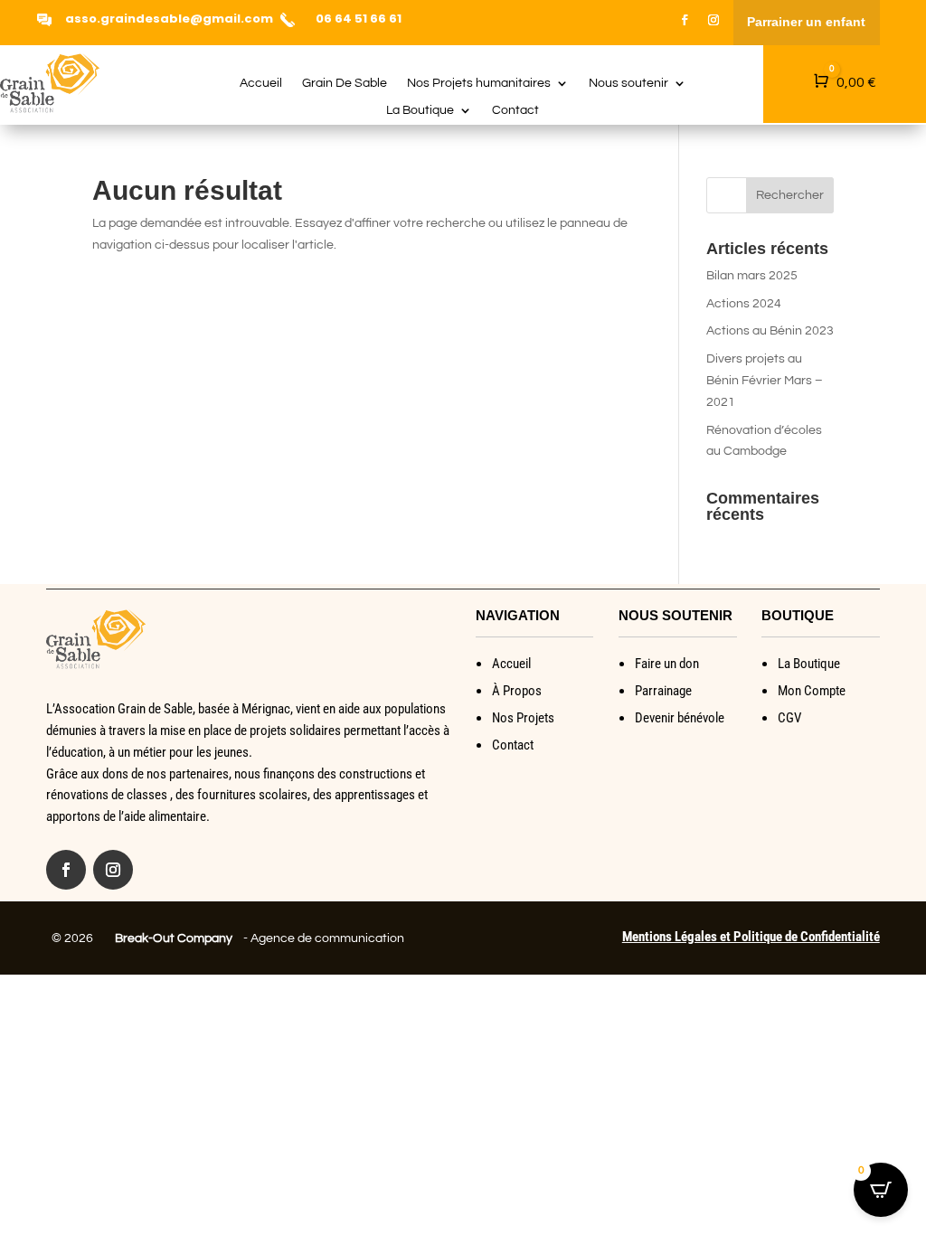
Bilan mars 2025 (752, 275)
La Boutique (420, 110)
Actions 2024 (743, 303)
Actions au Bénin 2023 (770, 331)
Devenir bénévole (679, 718)
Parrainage (663, 691)
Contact (515, 110)
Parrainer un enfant (806, 21)
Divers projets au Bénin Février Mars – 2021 (764, 381)
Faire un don (667, 663)
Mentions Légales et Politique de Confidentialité (751, 937)
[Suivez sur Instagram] (713, 20)
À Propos (517, 691)
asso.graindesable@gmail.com (169, 18)
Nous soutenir (628, 83)
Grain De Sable (344, 83)
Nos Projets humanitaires (479, 83)
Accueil (261, 83)
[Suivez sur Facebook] (684, 20)
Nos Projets (523, 718)
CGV (789, 718)
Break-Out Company (171, 938)
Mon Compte (812, 691)
